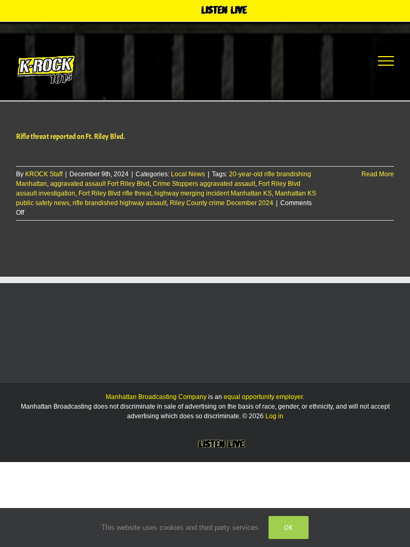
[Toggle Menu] (386, 61)
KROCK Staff (43, 174)
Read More (377, 174)
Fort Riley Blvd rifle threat (114, 193)
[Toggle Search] (347, 60)
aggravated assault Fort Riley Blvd (99, 183)
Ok (288, 527)
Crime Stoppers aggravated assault (204, 183)
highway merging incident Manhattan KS (213, 193)
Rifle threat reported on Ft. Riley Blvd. (70, 136)
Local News (188, 174)
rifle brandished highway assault (120, 203)
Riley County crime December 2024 (221, 203)
